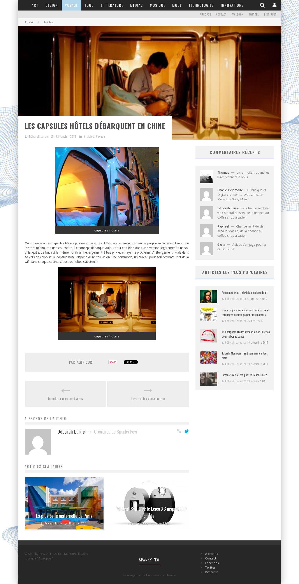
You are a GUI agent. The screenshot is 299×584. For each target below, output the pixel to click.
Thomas (223, 172)
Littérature (112, 5)
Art (35, 5)
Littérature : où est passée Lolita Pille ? (244, 374)
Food (89, 5)
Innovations (232, 5)
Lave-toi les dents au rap (148, 398)
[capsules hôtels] (107, 224)
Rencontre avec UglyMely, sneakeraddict (244, 292)
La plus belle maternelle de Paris (64, 515)
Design (52, 5)
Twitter (254, 14)
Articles (89, 136)
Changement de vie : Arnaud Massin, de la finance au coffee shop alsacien (243, 212)
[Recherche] (263, 5)
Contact (221, 14)
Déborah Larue (38, 136)
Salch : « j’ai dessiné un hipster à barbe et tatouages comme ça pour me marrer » (245, 312)
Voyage (71, 5)
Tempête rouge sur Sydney (65, 398)
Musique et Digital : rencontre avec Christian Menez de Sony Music (241, 194)
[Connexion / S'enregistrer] (275, 5)
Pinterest (270, 14)
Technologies (201, 5)
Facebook (237, 14)
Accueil (29, 22)
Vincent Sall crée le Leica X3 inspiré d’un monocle (151, 512)
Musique (157, 5)
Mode (177, 5)
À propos (205, 14)
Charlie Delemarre (230, 190)
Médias (136, 5)
